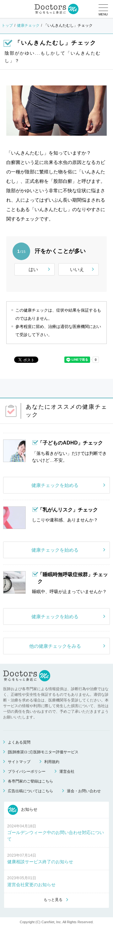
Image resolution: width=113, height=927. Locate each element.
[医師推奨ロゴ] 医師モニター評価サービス (43, 752)
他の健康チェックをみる (55, 646)
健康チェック (28, 25)
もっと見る (53, 899)
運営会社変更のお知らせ (31, 884)
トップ (7, 25)
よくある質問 (19, 742)
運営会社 (66, 771)
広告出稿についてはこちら (30, 791)
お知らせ (28, 809)
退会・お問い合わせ (84, 791)
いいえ (77, 269)
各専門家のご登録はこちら (30, 781)
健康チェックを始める (54, 485)
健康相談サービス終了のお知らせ (40, 861)
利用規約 (51, 762)
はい (33, 269)
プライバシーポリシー (27, 771)
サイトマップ (19, 762)
